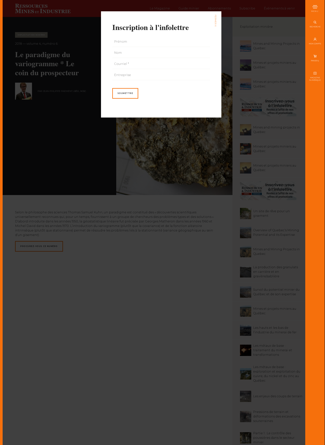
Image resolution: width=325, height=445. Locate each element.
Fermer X (215, 21)
